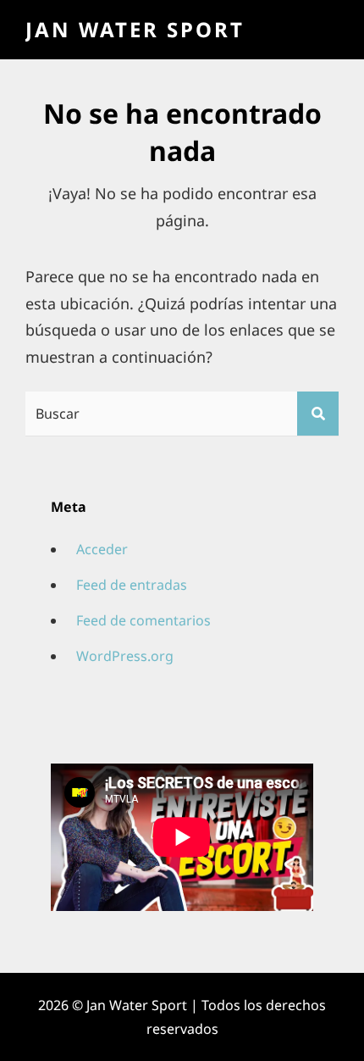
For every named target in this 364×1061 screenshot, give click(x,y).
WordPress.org (125, 656)
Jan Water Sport (135, 29)
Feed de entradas (131, 584)
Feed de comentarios (143, 620)
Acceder (102, 549)
